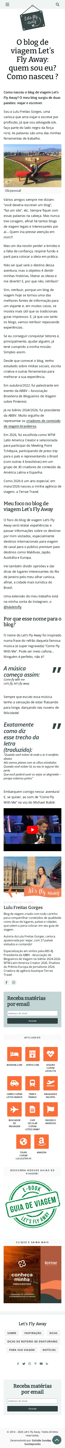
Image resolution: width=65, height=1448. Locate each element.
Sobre (12, 1333)
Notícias (49, 1350)
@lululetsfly (12, 607)
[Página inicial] (32, 22)
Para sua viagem (22, 1350)
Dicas (53, 1333)
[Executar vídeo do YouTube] (32, 829)
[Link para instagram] (29, 1364)
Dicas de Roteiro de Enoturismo (32, 1341)
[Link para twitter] (24, 1364)
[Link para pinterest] (35, 1364)
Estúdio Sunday (41, 1440)
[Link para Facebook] (6, 982)
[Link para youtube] (41, 1364)
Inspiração (32, 1333)
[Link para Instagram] (14, 982)
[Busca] (57, 4)
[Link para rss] (47, 1364)
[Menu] (7, 4)
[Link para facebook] (18, 1364)
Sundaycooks (32, 1444)
